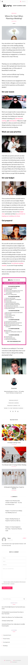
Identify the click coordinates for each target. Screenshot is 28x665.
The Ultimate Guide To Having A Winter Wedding (14, 464)
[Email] (18, 411)
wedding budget (13, 400)
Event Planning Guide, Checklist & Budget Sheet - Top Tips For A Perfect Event (13, 502)
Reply (24, 538)
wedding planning (14, 402)
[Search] (20, 1)
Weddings (14, 13)
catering (4, 120)
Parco (9, 538)
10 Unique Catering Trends (14, 442)
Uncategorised (6, 642)
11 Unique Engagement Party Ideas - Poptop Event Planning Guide (13, 528)
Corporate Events (7, 635)
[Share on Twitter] (13, 411)
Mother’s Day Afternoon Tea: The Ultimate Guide (12, 617)
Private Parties (6, 638)
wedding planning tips (13, 405)
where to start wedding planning (13, 408)
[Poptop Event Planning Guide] (14, 5)
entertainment (13, 120)
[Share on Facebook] (10, 411)
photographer (19, 118)
